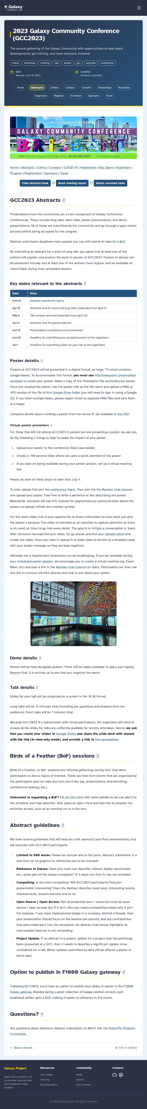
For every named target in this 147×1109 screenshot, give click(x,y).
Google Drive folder (66, 393)
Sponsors (93, 95)
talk (57, 62)
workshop (29, 62)
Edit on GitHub (128, 1048)
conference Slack (62, 489)
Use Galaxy (46, 1074)
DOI (48, 998)
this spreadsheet (107, 739)
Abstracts (37, 87)
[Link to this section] (64, 200)
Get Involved (83, 1084)
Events (80, 1079)
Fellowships (105, 87)
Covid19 (86, 87)
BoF (122, 241)
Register (59, 95)
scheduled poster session (35, 561)
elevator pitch (114, 534)
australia (91, 62)
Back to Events (23, 1048)
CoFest (54, 87)
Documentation (49, 1084)
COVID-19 (71, 168)
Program (16, 173)
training (45, 62)
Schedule (75, 95)
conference (107, 62)
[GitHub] (114, 1075)
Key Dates (124, 87)
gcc (79, 62)
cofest (15, 62)
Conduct (70, 87)
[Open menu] (139, 7)
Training (44, 1079)
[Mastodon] (121, 1075)
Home (20, 87)
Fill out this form (71, 797)
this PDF (123, 414)
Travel (109, 95)
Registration (33, 173)
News (79, 1074)
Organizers (40, 95)
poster (67, 62)
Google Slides (66, 734)
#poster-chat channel (117, 489)
